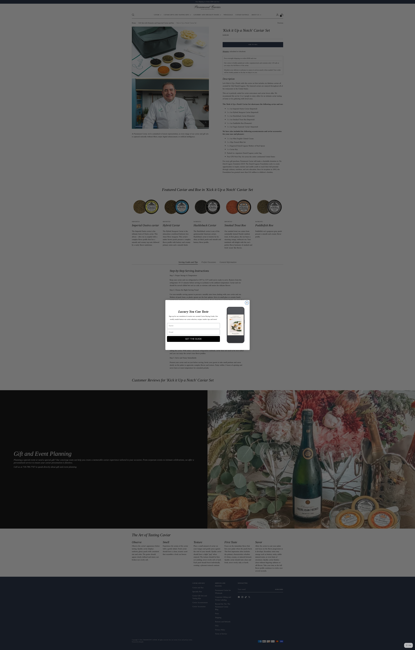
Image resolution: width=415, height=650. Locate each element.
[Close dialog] (247, 303)
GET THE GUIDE (193, 338)
